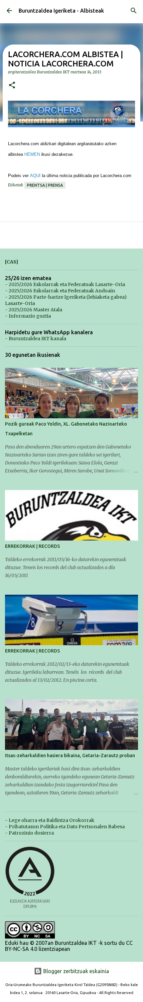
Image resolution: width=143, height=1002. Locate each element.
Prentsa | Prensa (45, 185)
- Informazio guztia (28, 316)
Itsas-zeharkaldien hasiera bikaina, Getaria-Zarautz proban (70, 755)
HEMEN (32, 154)
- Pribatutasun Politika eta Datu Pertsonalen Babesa (65, 827)
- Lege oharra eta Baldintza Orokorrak (49, 820)
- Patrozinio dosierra (29, 833)
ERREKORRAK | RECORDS (32, 546)
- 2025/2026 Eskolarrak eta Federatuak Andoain (60, 291)
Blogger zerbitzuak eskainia (75, 971)
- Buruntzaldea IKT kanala (35, 339)
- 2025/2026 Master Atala (33, 310)
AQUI (35, 175)
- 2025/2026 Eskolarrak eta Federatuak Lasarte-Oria (65, 284)
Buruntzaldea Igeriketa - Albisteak (61, 11)
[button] (12, 85)
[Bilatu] (134, 11)
